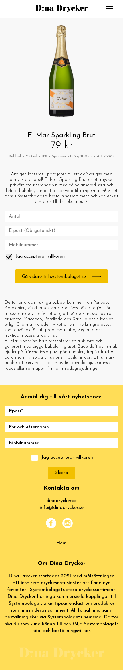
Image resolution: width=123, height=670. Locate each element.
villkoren (56, 256)
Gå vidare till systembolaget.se (54, 276)
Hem (61, 543)
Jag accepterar (40, 256)
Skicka (61, 473)
